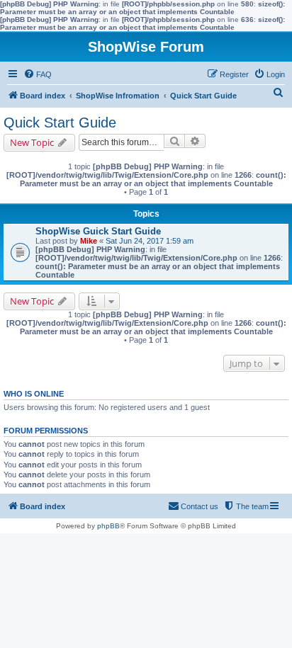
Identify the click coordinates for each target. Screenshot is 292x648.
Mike (88, 241)
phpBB (108, 526)
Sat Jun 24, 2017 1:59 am (149, 241)
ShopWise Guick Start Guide (98, 231)
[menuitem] (37, 74)
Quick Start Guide (60, 122)
